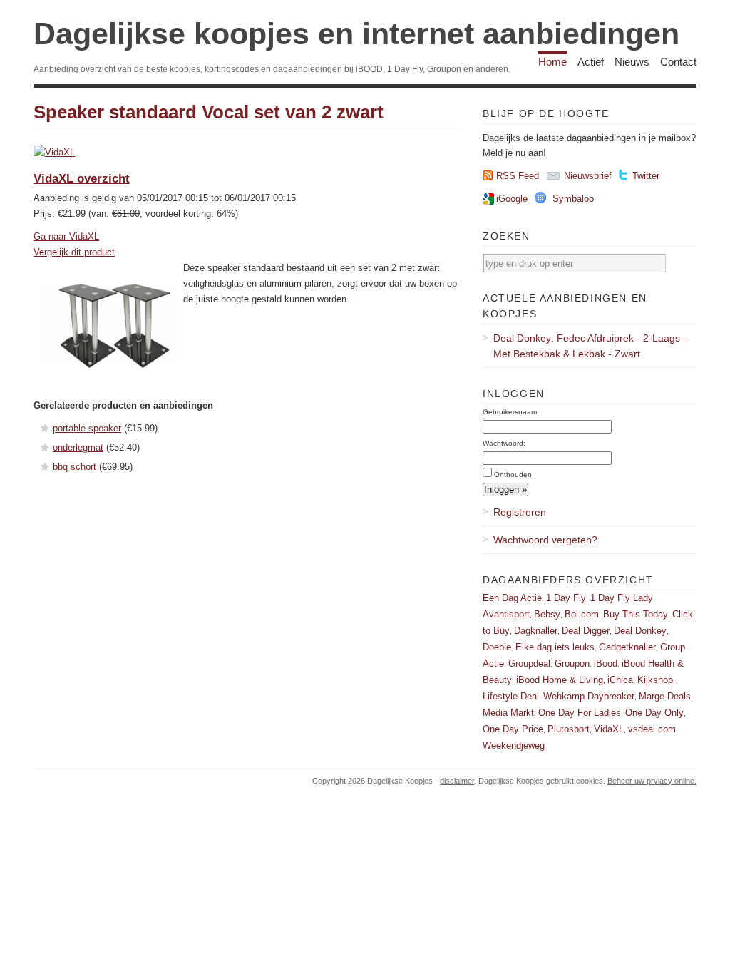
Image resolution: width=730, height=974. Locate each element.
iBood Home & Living (559, 680)
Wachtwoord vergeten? (545, 539)
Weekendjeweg (514, 745)
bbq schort (74, 466)
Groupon (572, 663)
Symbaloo (573, 198)
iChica (620, 680)
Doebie (497, 647)
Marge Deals (665, 696)
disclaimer (457, 780)
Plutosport (569, 729)
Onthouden (513, 474)
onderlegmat (78, 447)
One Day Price (513, 729)
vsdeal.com (652, 729)
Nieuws (632, 62)
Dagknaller (535, 630)
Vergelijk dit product (74, 252)
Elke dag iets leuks (555, 647)
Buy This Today (635, 614)
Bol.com (582, 614)
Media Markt (508, 712)
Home (552, 62)
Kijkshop (655, 680)
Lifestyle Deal (511, 696)
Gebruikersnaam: (511, 412)
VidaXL (609, 729)
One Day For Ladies (579, 712)
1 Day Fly (566, 598)
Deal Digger (586, 630)
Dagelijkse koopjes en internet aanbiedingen (356, 33)
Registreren (519, 512)
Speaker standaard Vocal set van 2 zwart (209, 112)
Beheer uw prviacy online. (651, 780)
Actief (590, 62)
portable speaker (87, 428)
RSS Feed (517, 175)
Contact (678, 62)
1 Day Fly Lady (621, 598)
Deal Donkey (640, 630)
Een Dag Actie (512, 598)
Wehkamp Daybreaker (588, 696)
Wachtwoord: (504, 443)
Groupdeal (529, 663)
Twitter (645, 175)
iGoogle (512, 198)
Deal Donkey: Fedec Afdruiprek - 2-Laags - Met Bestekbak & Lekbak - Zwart (590, 345)
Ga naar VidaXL (66, 236)
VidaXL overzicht (82, 178)
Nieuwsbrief (588, 175)
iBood (605, 663)
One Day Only (654, 712)
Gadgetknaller (627, 647)
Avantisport (506, 614)
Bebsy (547, 614)
